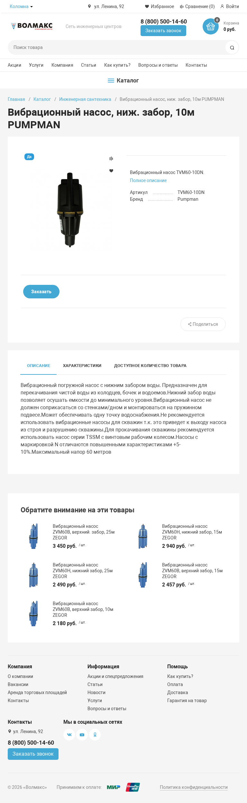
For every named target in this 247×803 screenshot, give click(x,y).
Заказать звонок (163, 30)
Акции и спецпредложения (115, 676)
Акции (14, 65)
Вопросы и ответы (158, 65)
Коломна (19, 6)
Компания (62, 65)
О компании (20, 676)
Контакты (196, 65)
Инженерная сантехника (85, 99)
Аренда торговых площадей (37, 692)
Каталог (42, 99)
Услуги (36, 65)
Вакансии (18, 684)
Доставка (177, 692)
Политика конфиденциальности (194, 787)
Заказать (41, 291)
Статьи (88, 65)
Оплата (175, 684)
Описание (38, 365)
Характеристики (82, 365)
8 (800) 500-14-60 (164, 21)
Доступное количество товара (150, 365)
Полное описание (148, 180)
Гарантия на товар (187, 700)
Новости (96, 692)
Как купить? (117, 65)
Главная (16, 99)
